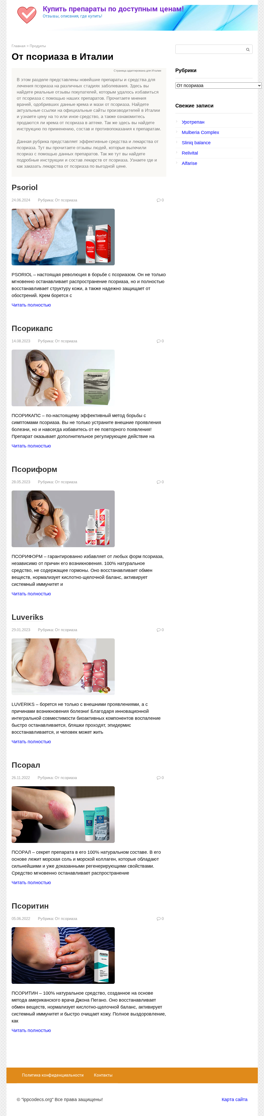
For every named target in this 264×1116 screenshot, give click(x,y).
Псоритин (30, 906)
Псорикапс (32, 328)
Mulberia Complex (200, 132)
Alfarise (189, 163)
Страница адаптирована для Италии (137, 70)
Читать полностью (31, 305)
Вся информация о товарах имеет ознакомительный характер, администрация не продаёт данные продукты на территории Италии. (92, 71)
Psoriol (25, 187)
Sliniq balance (196, 142)
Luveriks (28, 617)
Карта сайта (235, 1099)
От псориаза (66, 200)
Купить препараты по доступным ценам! (113, 9)
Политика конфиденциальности (53, 1075)
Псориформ (34, 469)
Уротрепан (193, 122)
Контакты (103, 1075)
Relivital (190, 153)
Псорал (26, 765)
